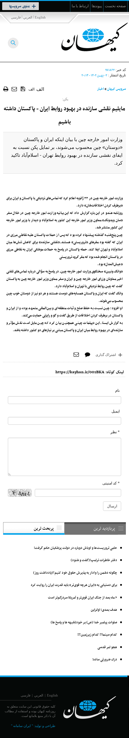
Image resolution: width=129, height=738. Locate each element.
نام (117, 390)
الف (31, 89)
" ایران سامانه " (22, 726)
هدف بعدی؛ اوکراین (104, 610)
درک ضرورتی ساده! (104, 660)
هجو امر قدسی (107, 647)
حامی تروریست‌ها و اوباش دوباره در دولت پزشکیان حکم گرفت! (75, 548)
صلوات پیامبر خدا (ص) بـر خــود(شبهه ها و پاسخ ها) (84, 623)
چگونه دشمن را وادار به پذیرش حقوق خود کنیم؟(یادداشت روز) (75, 573)
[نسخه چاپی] (5, 88)
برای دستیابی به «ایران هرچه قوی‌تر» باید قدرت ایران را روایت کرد (74, 585)
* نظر (115, 432)
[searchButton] (13, 43)
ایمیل (115, 411)
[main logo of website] (87, 37)
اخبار (100, 89)
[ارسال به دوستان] (15, 88)
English (40, 17)
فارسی (16, 17)
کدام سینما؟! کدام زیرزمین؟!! (97, 635)
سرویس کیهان (116, 89)
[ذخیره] (23, 88)
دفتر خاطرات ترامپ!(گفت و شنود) (94, 560)
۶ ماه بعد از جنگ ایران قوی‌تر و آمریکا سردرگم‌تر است (82, 598)
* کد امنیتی (111, 483)
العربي (27, 17)
